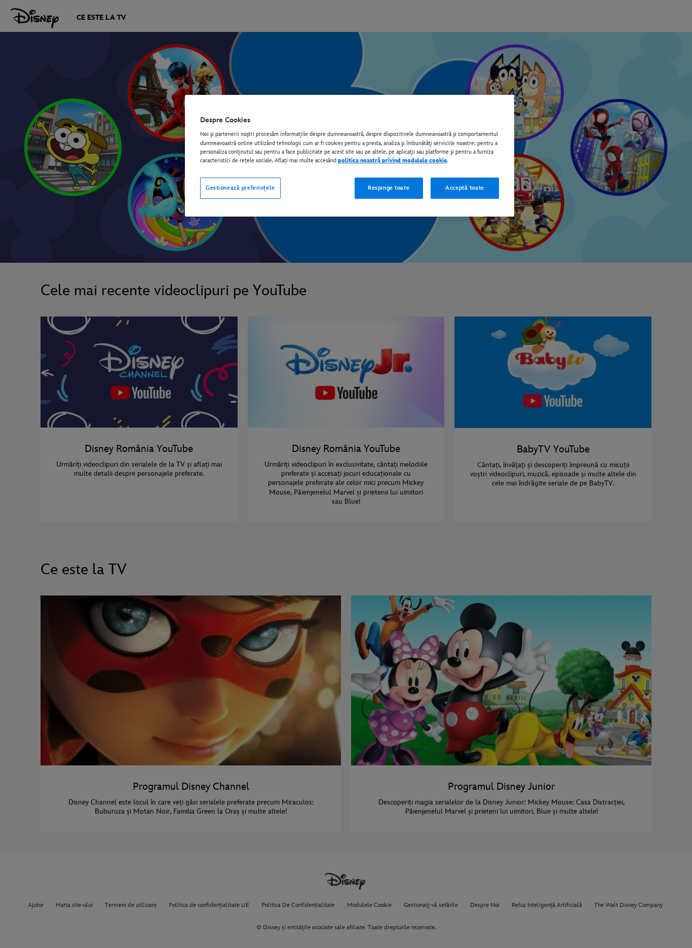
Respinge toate (388, 188)
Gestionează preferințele (240, 188)
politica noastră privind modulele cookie (392, 160)
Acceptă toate (464, 188)
